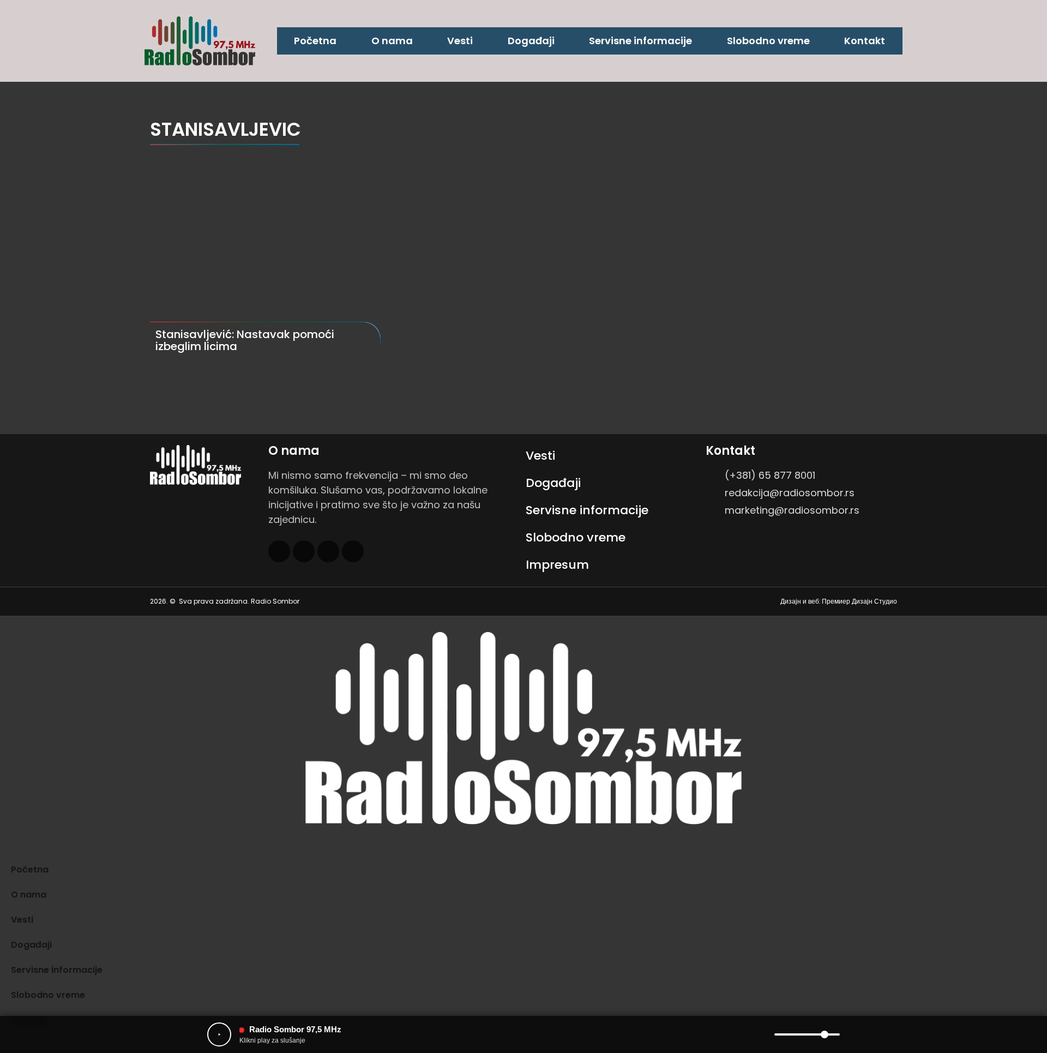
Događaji (531, 40)
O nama (392, 40)
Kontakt (864, 40)
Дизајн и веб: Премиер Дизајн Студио (838, 601)
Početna (315, 40)
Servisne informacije (640, 40)
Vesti (460, 40)
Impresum (557, 564)
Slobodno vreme (768, 40)
